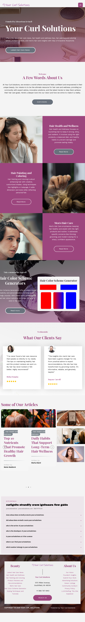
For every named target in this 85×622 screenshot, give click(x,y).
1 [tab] (26, 487)
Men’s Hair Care (15, 586)
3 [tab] (31, 487)
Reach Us (42, 598)
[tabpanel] (15, 443)
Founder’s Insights (69, 575)
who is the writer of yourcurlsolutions (19, 526)
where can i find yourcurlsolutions (18, 542)
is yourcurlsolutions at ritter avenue (19, 536)
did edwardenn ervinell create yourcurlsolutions (23, 520)
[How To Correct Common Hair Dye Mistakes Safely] (42, 423)
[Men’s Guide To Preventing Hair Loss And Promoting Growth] (15, 423)
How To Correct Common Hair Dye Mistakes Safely (38, 458)
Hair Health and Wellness (15, 575)
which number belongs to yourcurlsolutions (21, 547)
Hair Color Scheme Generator (15, 588)
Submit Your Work (69, 578)
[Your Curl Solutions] (16, 5)
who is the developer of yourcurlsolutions (21, 531)
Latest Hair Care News (15, 572)
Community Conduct (69, 586)
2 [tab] (28, 487)
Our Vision (69, 572)
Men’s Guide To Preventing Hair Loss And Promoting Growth (15, 453)
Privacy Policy (70, 588)
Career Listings (69, 583)
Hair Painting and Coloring (15, 578)
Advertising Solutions (69, 580)
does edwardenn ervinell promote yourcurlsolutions (25, 515)
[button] (5, 447)
